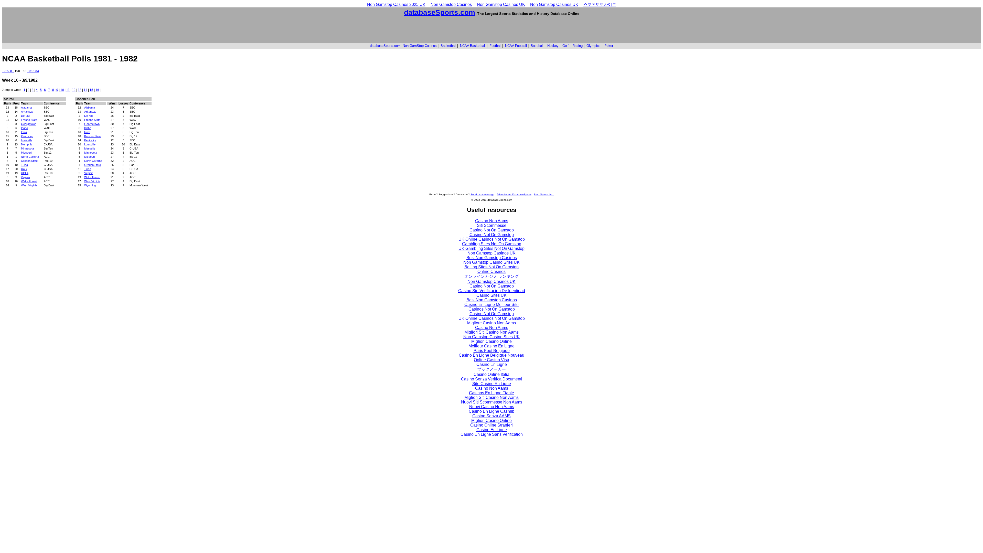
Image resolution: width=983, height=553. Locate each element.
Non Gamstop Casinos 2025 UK (396, 4)
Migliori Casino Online (491, 341)
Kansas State (92, 136)
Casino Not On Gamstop (491, 230)
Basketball (448, 46)
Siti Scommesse (491, 225)
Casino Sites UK (491, 295)
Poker (608, 46)
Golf (565, 46)
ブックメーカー (491, 369)
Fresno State (29, 119)
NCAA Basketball (473, 46)
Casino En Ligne (491, 364)
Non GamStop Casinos (420, 46)
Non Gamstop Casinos (451, 4)
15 (91, 90)
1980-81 (8, 71)
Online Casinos (491, 271)
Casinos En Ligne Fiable (491, 393)
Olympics (593, 46)
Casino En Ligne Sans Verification (492, 434)
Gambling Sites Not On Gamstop (491, 244)
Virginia (25, 177)
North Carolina (30, 156)
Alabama (26, 107)
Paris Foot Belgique (492, 350)
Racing (577, 46)
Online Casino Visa (491, 360)
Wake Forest (29, 181)
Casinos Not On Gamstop (491, 309)
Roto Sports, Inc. (544, 194)
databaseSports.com (439, 12)
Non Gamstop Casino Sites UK (491, 262)
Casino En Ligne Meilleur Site (491, 304)
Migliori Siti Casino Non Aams (491, 332)
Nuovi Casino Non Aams (491, 407)
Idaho (24, 128)
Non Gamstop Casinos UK (501, 4)
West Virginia (29, 185)
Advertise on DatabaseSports (514, 194)
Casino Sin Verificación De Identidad (491, 291)
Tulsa (24, 164)
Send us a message (482, 194)
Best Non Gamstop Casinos (491, 258)
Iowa (24, 132)
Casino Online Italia (491, 374)
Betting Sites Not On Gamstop (491, 267)
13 (79, 90)
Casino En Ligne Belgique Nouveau (491, 355)
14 (85, 90)
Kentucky (27, 136)
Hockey (553, 46)
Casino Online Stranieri (491, 425)
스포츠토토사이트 (599, 4)
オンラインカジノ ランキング (491, 276)
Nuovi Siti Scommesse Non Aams (491, 402)
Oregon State (29, 160)
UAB (24, 169)
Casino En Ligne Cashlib (491, 411)
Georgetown (28, 123)
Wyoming (90, 185)
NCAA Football (516, 46)
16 (97, 90)
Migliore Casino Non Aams (491, 323)
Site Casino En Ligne (491, 383)
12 (74, 90)
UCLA (24, 173)
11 (68, 90)
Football (495, 46)
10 (62, 90)
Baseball (537, 46)
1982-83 (33, 71)
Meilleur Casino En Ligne (491, 346)
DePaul (25, 115)
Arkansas (27, 111)
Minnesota (27, 148)
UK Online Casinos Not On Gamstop (491, 239)
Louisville (26, 140)
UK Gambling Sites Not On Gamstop (491, 248)
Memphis (26, 144)
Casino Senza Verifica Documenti (491, 379)
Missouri (26, 152)
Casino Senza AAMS (491, 416)
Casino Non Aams (491, 221)
